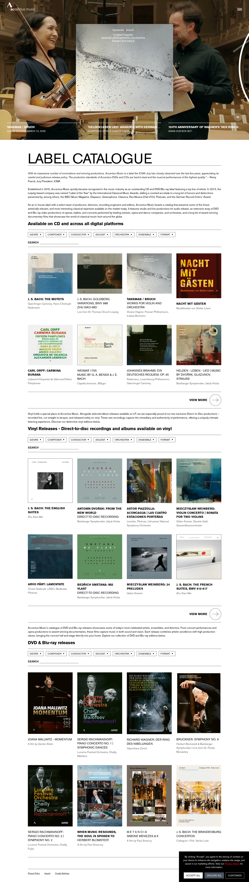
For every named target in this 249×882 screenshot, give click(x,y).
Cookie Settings (62, 873)
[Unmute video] (238, 117)
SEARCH (33, 242)
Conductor (80, 234)
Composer (56, 234)
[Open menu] (239, 9)
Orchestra (123, 234)
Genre (36, 234)
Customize (235, 875)
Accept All (193, 875)
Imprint (47, 873)
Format (167, 234)
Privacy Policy (34, 873)
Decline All (214, 875)
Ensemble (146, 234)
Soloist (102, 234)
